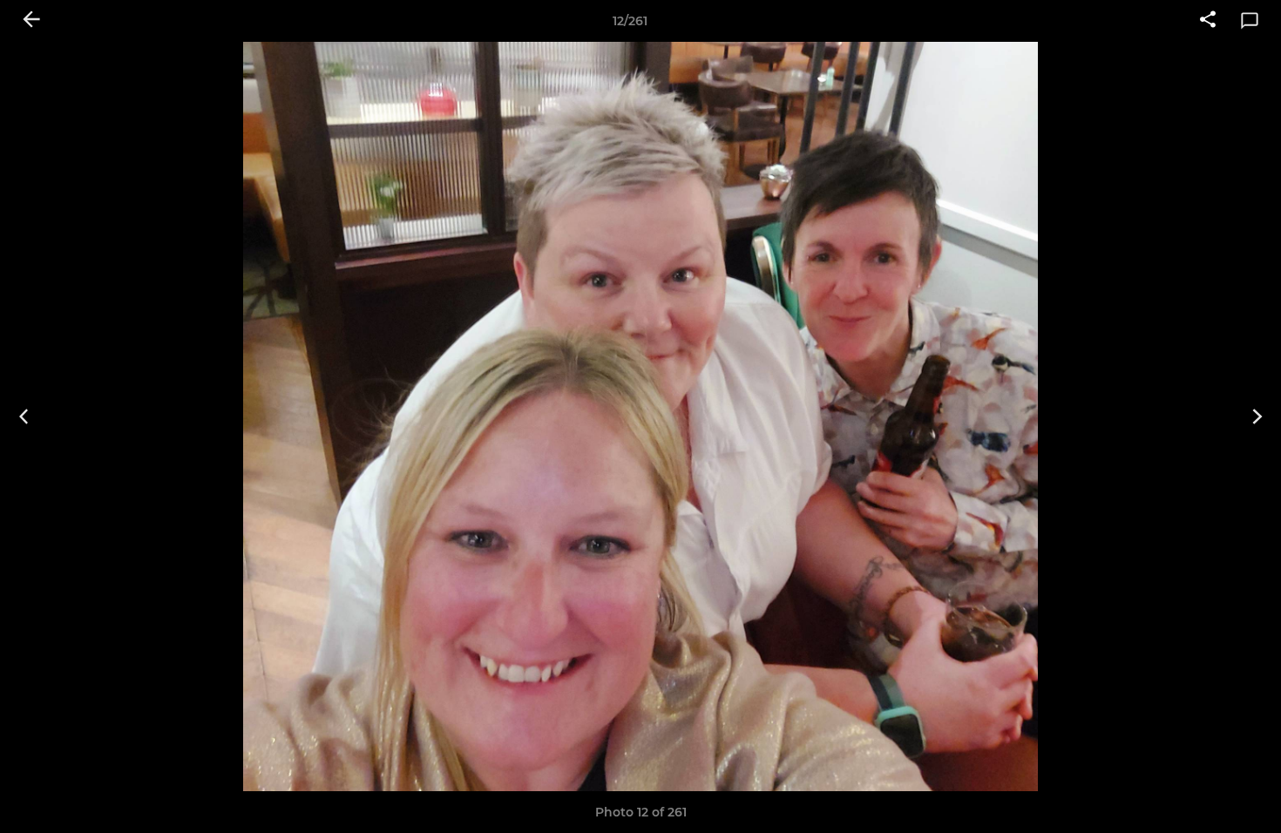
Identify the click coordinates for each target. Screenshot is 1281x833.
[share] (1207, 21)
